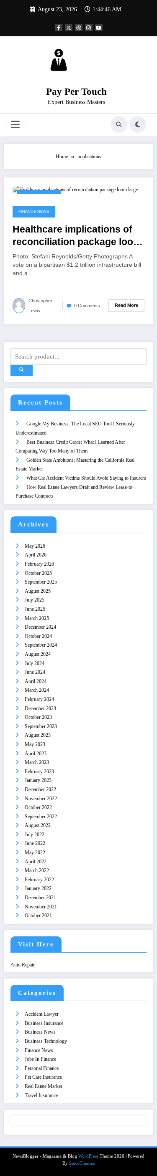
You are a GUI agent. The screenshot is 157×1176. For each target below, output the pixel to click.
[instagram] (89, 27)
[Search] (119, 124)
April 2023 (35, 753)
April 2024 (35, 681)
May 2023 (35, 744)
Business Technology (46, 1041)
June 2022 (35, 843)
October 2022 (38, 807)
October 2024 (38, 636)
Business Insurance (44, 1023)
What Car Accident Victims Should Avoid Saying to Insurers (86, 478)
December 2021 (40, 897)
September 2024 (41, 645)
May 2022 (35, 852)
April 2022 (35, 862)
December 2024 (40, 627)
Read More (126, 305)
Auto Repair (22, 965)
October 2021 (38, 915)
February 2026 (39, 564)
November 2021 (41, 907)
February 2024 (39, 699)
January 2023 (38, 780)
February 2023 (39, 771)
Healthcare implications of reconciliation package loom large (77, 236)
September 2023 (41, 726)
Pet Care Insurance (43, 1077)
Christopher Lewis (40, 305)
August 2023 (38, 735)
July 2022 (34, 834)
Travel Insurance (41, 1095)
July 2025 (34, 600)
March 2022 (37, 870)
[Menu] (15, 125)
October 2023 (38, 717)
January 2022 (38, 888)
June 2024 (35, 672)
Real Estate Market (43, 1086)
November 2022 (41, 799)
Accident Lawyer (42, 1014)
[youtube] (99, 27)
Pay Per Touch (76, 91)
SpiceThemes (82, 1163)
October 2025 (38, 573)
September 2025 (41, 582)
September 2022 (41, 816)
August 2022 (38, 825)
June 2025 (35, 609)
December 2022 (40, 789)
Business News (40, 1032)
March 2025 (37, 618)
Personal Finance (42, 1068)
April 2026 (35, 555)
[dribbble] (78, 27)
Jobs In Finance (40, 1059)
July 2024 (34, 663)
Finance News (33, 212)
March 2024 (37, 690)
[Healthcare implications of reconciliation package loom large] (75, 189)
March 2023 (37, 762)
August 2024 (38, 654)
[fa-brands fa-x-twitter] (68, 27)
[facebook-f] (58, 27)
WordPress (88, 1156)
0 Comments (87, 305)
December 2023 (40, 708)
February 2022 (39, 880)
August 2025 (38, 591)
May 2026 (35, 546)
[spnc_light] (137, 124)
